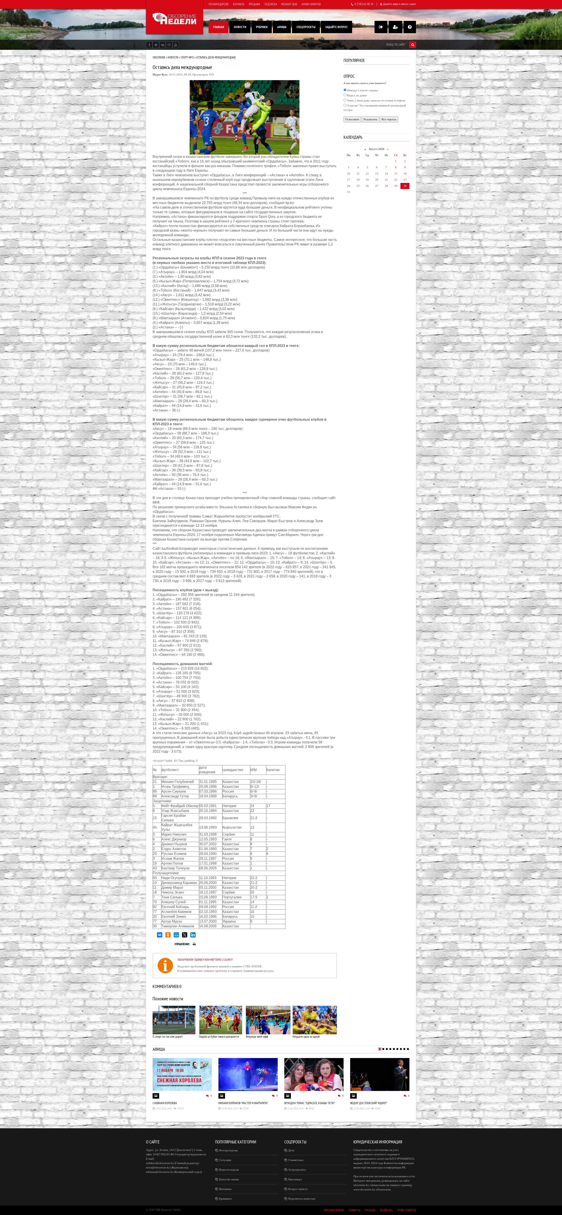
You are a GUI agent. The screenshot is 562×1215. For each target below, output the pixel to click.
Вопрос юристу (298, 1189)
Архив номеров (311, 4)
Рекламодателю (219, 4)
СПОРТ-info (187, 57)
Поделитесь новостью (301, 1198)
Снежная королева (165, 1103)
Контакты (238, 4)
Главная (218, 27)
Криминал (225, 1198)
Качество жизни (229, 1179)
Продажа (254, 4)
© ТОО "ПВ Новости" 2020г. (163, 1209)
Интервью (225, 1189)
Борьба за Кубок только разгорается (219, 1036)
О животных (296, 1160)
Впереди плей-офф (257, 1036)
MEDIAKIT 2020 (289, 4)
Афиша (281, 27)
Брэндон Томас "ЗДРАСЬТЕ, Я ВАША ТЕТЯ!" (309, 1103)
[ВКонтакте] (159, 934)
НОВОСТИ (173, 57)
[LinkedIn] (193, 934)
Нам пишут (295, 1179)
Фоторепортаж (228, 1150)
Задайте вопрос (336, 27)
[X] (184, 934)
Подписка (270, 4)
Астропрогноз (297, 1169)
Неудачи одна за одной (306, 1036)
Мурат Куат (160, 74)
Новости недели (229, 1169)
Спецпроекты (305, 27)
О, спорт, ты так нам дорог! (168, 1036)
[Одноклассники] (168, 934)
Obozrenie (159, 57)
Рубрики (261, 27)
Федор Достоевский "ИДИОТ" (368, 1103)
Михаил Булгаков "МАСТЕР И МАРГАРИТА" (243, 1103)
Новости (240, 27)
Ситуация (225, 1160)
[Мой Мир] (176, 934)
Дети (291, 1150)
